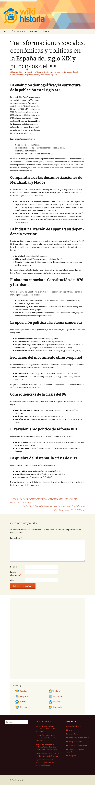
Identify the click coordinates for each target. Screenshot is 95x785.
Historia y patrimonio (74, 741)
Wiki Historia (16, 780)
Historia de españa (59, 72)
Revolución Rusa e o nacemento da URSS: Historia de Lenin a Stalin (47, 738)
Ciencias (23, 691)
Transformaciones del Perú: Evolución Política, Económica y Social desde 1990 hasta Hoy (47, 747)
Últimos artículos (18, 31)
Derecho (23, 707)
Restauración (45, 74)
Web (12, 580)
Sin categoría (71, 756)
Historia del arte (72, 734)
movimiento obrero (17, 74)
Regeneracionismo (32, 74)
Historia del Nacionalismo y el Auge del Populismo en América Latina (46, 728)
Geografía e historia (73, 726)
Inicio (4, 31)
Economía (57, 707)
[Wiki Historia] (47, 14)
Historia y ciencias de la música (77, 738)
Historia (30, 72)
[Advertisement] (63, 114)
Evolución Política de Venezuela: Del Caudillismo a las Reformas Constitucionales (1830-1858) (54, 508)
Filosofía (57, 702)
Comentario (16, 538)
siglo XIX (54, 74)
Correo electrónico (15, 573)
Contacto (45, 31)
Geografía (24, 696)
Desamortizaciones (44, 72)
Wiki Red (33, 31)
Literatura (57, 696)
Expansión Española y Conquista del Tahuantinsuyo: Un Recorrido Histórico (46, 762)
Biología (56, 691)
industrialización (73, 72)
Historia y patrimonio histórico (77, 745)
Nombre (14, 567)
